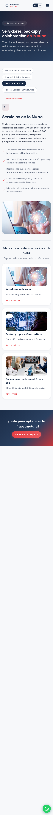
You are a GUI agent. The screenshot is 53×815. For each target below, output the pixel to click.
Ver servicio (11, 300)
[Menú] (48, 5)
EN (40, 5)
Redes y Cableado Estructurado (19, 90)
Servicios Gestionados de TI (18, 70)
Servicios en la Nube (14, 83)
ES (35, 5)
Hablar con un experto (26, 434)
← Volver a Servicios (12, 98)
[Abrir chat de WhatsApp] (47, 809)
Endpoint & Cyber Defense (17, 77)
